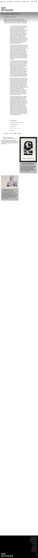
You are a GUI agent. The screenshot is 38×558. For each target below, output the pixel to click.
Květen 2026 (10, 1)
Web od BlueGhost (36, 554)
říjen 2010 (14, 16)
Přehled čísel (33, 539)
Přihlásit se (34, 537)
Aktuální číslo (33, 541)
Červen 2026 (17, 1)
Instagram (34, 549)
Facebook (34, 547)
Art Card (35, 545)
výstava (11, 16)
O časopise (34, 543)
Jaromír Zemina (6, 16)
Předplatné (34, 550)
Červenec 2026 (25, 1)
